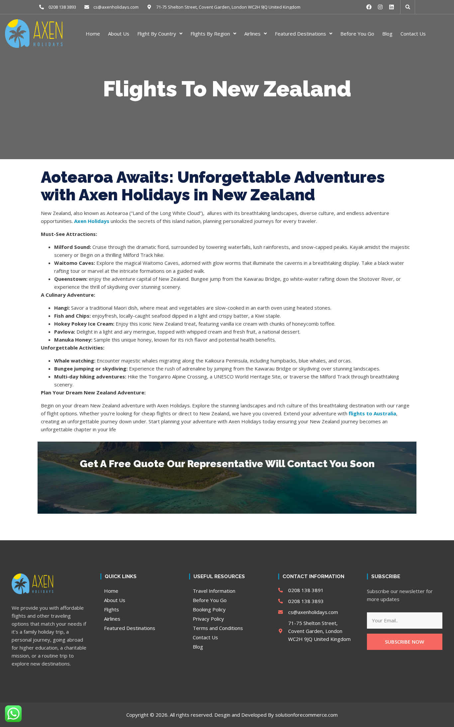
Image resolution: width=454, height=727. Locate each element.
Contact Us (413, 33)
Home (93, 33)
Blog (387, 33)
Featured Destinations (300, 33)
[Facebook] (369, 7)
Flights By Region (210, 33)
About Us (118, 33)
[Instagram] (380, 7)
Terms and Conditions (218, 628)
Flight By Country (156, 33)
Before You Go (357, 33)
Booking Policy (209, 609)
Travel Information (214, 590)
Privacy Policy (208, 618)
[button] (407, 7)
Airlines (252, 33)
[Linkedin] (391, 7)
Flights (111, 609)
